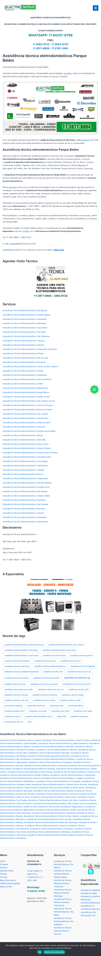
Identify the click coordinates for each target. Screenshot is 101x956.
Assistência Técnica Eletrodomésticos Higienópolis (25, 521)
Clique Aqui (58, 250)
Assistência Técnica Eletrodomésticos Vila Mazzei (25, 310)
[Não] (97, 949)
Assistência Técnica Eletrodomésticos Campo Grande (27, 448)
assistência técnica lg (77, 677)
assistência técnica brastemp (17, 661)
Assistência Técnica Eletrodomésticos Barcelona (24, 362)
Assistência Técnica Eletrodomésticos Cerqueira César (27, 457)
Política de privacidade (10, 883)
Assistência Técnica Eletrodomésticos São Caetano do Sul (29, 401)
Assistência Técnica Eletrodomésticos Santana (23, 345)
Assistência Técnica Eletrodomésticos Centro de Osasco (28, 405)
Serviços (4, 867)
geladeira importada (79, 716)
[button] (94, 389)
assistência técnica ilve (53, 671)
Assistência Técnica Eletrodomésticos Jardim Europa (65, 740)
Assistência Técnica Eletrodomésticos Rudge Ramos (26, 392)
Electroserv (86, 899)
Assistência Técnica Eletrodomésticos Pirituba (23, 353)
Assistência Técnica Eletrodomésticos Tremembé (24, 319)
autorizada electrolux (36, 705)
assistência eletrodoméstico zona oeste (21, 655)
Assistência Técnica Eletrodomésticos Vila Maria (24, 332)
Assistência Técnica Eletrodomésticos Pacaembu (24, 517)
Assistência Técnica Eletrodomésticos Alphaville (24, 440)
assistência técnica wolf (70, 700)
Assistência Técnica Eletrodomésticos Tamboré (24, 427)
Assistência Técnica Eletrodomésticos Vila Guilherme (26, 336)
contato (25, 231)
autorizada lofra (56, 705)
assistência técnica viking (44, 700)
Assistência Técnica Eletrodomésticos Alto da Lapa (25, 358)
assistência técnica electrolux (17, 666)
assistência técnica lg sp (15, 684)
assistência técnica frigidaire (82, 666)
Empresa (4, 864)
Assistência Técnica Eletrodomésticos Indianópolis (25, 478)
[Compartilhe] (90, 866)
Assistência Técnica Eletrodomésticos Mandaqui (24, 323)
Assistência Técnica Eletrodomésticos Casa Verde (25, 327)
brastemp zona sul (12, 716)
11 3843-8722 (60, 44)
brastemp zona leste (38, 711)
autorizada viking (75, 705)
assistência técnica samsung (44, 695)
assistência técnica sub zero (16, 700)
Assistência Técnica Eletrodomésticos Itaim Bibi (52, 746)
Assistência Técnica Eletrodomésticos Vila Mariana (25, 465)
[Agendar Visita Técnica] (50, 282)
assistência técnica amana (54, 655)
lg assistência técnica (13, 722)
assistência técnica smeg (72, 695)
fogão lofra (61, 716)
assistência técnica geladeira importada (21, 671)
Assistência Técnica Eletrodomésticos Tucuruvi (23, 340)
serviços (86, 140)
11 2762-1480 (60, 48)
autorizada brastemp (13, 705)
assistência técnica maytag (16, 695)
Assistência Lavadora (90, 896)
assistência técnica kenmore (16, 678)
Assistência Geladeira (90, 890)
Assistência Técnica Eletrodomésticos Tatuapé (23, 470)
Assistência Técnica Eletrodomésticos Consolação (25, 461)
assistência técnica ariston (81, 655)
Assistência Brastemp (90, 903)
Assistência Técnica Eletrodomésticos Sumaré (23, 513)
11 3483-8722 (41, 44)
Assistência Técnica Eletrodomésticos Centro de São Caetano (30, 366)
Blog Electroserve (8, 880)
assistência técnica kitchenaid (46, 678)
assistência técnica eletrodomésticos (50, 666)
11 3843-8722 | (34, 877)
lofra (29, 722)
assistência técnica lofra (78, 689)
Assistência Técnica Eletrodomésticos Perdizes (53, 759)
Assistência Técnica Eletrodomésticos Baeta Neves (25, 388)
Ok (40, 952)
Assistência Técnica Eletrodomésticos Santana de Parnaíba (29, 431)
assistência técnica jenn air (79, 671)
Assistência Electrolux (90, 909)
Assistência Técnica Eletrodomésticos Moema (56, 750)
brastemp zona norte (60, 711)
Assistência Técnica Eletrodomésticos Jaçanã (20, 740)
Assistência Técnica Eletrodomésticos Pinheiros (48, 756)
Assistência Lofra (88, 912)
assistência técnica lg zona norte (76, 684)
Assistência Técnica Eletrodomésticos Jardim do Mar (26, 397)
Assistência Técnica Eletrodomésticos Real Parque (25, 491)
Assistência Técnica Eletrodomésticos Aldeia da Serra (26, 422)
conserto (68, 73)
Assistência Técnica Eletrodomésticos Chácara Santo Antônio (30, 452)
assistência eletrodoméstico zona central (65, 645)
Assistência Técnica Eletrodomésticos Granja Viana (25, 418)
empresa (13, 187)
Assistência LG (87, 906)
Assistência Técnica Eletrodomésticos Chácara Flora (26, 487)
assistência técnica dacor (45, 661)
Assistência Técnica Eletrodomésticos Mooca (23, 474)
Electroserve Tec (88, 915)
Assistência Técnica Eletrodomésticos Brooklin (49, 753)
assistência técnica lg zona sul (50, 689)
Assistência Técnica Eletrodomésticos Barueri (23, 435)
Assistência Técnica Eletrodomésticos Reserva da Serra (27, 409)
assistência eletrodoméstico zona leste (21, 650)
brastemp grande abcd (14, 711)
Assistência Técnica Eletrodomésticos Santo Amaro (26, 444)
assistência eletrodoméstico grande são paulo (24, 645)
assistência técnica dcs (71, 661)
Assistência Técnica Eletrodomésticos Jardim (23, 384)
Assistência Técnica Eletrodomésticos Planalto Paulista (27, 483)
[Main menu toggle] (95, 8)
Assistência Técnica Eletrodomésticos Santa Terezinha (27, 379)
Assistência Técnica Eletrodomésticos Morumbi (24, 508)
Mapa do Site (6, 886)
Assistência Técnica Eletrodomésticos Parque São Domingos (30, 349)
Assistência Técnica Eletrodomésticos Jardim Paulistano (63, 743)
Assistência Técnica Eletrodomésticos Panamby (24, 500)
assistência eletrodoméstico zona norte (59, 650)
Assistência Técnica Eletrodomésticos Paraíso (23, 371)
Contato (3, 877)
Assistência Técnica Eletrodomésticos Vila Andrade (25, 504)
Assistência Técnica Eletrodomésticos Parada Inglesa (26, 315)
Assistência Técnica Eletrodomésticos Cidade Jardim (26, 496)
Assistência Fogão (89, 893)
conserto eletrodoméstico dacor (38, 716)
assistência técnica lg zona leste (44, 684)
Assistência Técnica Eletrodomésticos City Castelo (25, 414)
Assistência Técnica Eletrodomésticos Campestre (25, 375)
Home (2, 861)
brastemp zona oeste (83, 711)
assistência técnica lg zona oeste (18, 689)
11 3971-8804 (41, 48)
